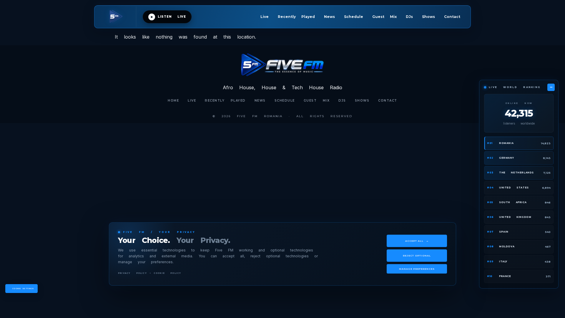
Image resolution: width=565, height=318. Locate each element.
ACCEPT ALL (417, 240)
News (329, 16)
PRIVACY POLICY (132, 273)
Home (173, 100)
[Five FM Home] (118, 16)
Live (264, 16)
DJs (409, 16)
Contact (452, 16)
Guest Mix (384, 16)
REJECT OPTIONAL (417, 255)
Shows (428, 16)
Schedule (353, 16)
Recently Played (296, 16)
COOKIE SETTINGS (23, 288)
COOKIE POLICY (167, 273)
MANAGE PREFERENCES (417, 268)
